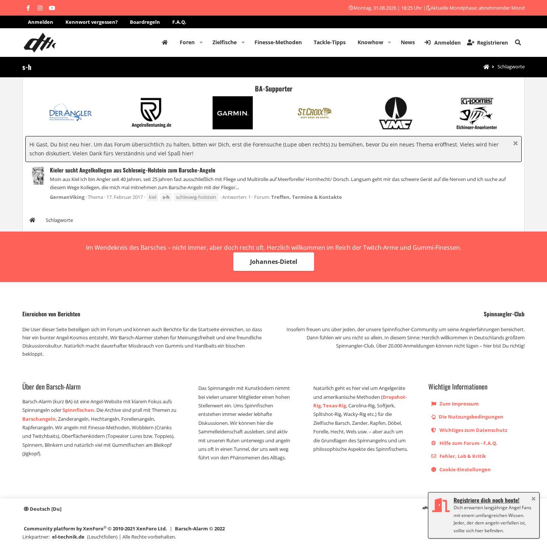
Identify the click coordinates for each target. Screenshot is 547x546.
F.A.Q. (179, 22)
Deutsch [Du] (45, 508)
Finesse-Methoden (278, 42)
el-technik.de (68, 536)
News (408, 42)
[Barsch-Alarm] (425, 509)
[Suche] (518, 42)
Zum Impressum (458, 403)
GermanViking (67, 197)
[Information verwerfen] (514, 144)
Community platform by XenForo (95, 528)
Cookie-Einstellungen (464, 469)
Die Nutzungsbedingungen (470, 416)
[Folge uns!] (27, 7)
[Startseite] (486, 67)
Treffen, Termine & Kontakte (306, 197)
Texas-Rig (334, 405)
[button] (201, 42)
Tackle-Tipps (330, 42)
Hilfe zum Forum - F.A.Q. (468, 443)
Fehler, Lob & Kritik (462, 456)
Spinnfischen (78, 410)
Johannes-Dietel (273, 262)
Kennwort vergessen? (91, 22)
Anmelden (40, 22)
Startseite (164, 42)
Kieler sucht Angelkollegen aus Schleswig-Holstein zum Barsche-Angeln (132, 170)
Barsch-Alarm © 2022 (200, 528)
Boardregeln (145, 22)
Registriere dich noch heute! (486, 500)
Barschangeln (39, 419)
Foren (187, 42)
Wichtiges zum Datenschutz (472, 430)
